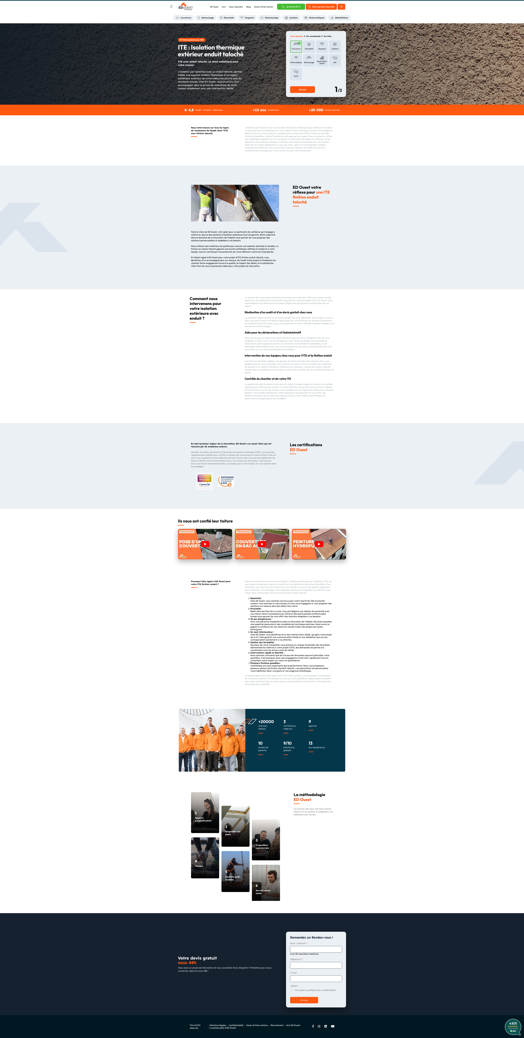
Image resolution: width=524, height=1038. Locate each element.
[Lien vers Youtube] (332, 1026)
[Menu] (171, 6)
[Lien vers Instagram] (319, 1026)
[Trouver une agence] (341, 7)
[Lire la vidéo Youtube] (205, 544)
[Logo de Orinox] (186, 7)
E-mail (293, 972)
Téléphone (295, 959)
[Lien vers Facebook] (313, 1026)
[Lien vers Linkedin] (325, 1026)
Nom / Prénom (298, 943)
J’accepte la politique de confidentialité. (315, 990)
